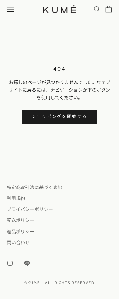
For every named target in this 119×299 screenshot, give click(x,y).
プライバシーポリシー (30, 209)
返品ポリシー (20, 232)
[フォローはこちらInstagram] (10, 263)
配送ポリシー (20, 220)
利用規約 (16, 198)
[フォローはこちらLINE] (27, 263)
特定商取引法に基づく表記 (34, 187)
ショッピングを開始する (60, 116)
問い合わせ (18, 243)
